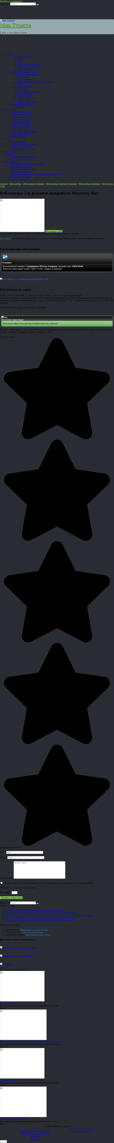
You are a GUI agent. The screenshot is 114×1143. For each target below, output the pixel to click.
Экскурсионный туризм (22, 57)
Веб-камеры (11, 161)
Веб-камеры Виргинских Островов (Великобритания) (36, 174)
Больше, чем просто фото (82, 1129)
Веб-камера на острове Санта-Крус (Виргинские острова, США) (30, 1042)
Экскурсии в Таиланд (21, 126)
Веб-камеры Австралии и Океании (27, 164)
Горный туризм (24, 97)
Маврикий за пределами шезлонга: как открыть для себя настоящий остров (41, 913)
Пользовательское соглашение (35, 1134)
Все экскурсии (18, 136)
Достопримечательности (28, 64)
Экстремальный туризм (22, 104)
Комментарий (6, 878)
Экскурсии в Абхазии (21, 112)
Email (3, 857)
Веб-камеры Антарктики (23, 169)
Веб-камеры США (53, 231)
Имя (3, 852)
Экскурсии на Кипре (21, 121)
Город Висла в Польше (32, 932)
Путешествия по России (28, 69)
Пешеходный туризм (26, 102)
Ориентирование (25, 79)
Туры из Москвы (19, 141)
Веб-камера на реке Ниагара (13, 1119)
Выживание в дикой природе (25, 72)
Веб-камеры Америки (21, 166)
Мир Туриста (15, 25)
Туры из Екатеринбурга (22, 149)
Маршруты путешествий (28, 67)
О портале (35, 1129)
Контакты (10, 151)
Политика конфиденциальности (35, 1131)
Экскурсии (11, 109)
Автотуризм (22, 89)
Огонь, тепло (23, 77)
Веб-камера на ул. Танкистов (34, 929)
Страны (20, 59)
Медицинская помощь (27, 74)
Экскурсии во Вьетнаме (22, 114)
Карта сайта (35, 1139)
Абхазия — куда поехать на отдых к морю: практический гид (35, 910)
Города (20, 62)
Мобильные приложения (23, 156)
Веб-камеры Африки (21, 171)
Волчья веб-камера (9, 1080)
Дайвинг (21, 107)
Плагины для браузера (21, 159)
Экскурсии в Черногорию (23, 131)
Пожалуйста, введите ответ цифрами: (18, 887)
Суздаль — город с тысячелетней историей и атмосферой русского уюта (40, 920)
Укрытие (21, 84)
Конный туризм (24, 99)
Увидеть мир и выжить (82, 1131)
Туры (8, 139)
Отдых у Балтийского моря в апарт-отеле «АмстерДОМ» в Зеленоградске (41, 918)
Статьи (9, 54)
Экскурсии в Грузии (20, 117)
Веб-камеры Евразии (21, 176)
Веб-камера (5, 238)
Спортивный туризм (21, 87)
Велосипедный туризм (27, 92)
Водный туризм (24, 94)
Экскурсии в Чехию (20, 134)
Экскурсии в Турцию (21, 129)
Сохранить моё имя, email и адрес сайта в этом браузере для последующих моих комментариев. (48, 883)
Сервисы (10, 154)
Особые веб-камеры (20, 179)
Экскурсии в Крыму (20, 124)
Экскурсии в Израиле (21, 119)
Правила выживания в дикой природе (35, 82)
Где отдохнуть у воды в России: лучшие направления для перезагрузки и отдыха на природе (50, 915)
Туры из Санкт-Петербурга (24, 144)
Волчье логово (7, 1003)
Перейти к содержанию (11, 1)
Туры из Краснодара (20, 146)
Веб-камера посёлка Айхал (38, 934)
